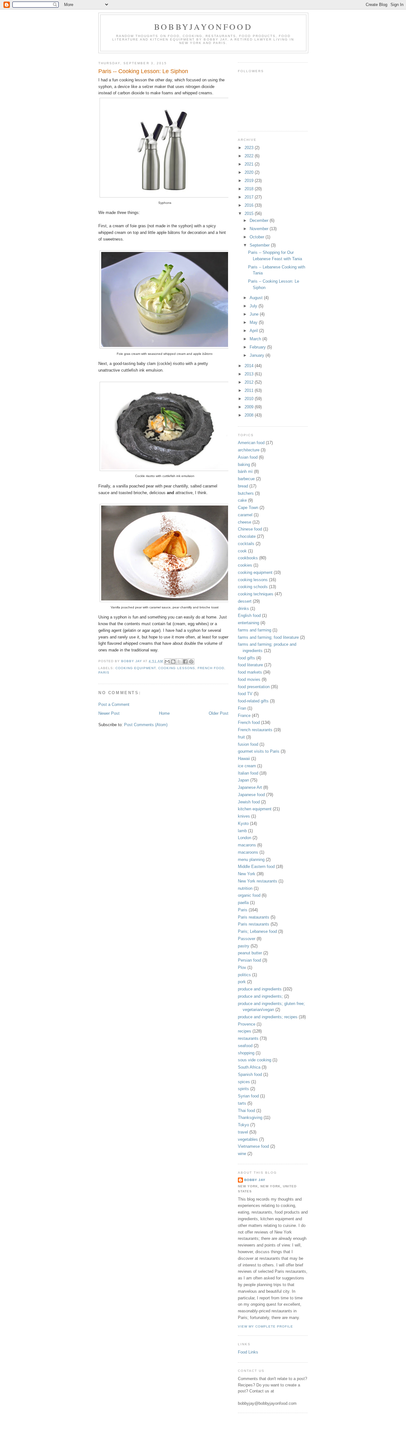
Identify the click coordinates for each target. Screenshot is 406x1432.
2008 (250, 415)
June (255, 314)
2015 (250, 213)
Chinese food (250, 529)
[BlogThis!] (173, 661)
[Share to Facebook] (185, 661)
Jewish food (249, 802)
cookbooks (248, 558)
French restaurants (255, 729)
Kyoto (243, 823)
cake (242, 500)
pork (242, 981)
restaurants (248, 1038)
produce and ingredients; (260, 996)
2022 (250, 156)
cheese (244, 522)
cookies (245, 565)
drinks (243, 608)
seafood (245, 1045)
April (254, 330)
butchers (246, 493)
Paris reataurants (253, 917)
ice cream (247, 765)
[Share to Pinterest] (191, 661)
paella (243, 902)
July (254, 306)
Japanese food (251, 794)
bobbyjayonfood (203, 26)
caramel (245, 514)
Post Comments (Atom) (145, 724)
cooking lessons (176, 668)
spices (244, 1081)
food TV (245, 693)
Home (164, 713)
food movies (249, 679)
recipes (244, 1031)
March (256, 338)
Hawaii (244, 758)
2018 (250, 188)
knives (244, 816)
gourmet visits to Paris (258, 751)
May (254, 322)
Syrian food (248, 1096)
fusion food (248, 744)
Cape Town (248, 507)
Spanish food (250, 1074)
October (257, 237)
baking (244, 464)
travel (243, 1132)
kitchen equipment (255, 809)
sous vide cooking (254, 1060)
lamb (242, 830)
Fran (242, 708)
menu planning (251, 859)
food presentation (254, 686)
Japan (243, 780)
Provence (246, 1024)
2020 (250, 172)
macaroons (248, 852)
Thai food (246, 1110)
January (257, 355)
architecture (248, 450)
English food (249, 615)
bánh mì (245, 471)
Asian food (248, 457)
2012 (250, 382)
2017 (250, 197)
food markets (250, 672)
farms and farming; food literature (268, 637)
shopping (246, 1053)
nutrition (245, 888)
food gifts (246, 658)
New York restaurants (257, 881)
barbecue (246, 478)
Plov (242, 967)
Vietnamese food (253, 1146)
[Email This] (167, 661)
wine (242, 1153)
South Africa (249, 1067)
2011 (250, 390)
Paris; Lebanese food (257, 931)
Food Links (248, 1352)
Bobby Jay (254, 1180)
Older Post (218, 713)
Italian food (248, 773)
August (257, 297)
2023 (250, 147)
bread (243, 486)
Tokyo (243, 1124)
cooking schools (253, 586)
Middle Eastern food (256, 866)
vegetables (248, 1139)
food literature (250, 665)
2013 (250, 374)
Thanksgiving (250, 1117)
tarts (242, 1103)
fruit (241, 737)
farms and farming (254, 630)
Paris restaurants (253, 924)
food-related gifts (253, 701)
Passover (246, 938)
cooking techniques (255, 594)
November (260, 228)
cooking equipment (135, 668)
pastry (243, 946)
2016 (250, 205)
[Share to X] (179, 661)
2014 (250, 365)
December (260, 220)
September (260, 245)
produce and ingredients (260, 989)
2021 (250, 164)
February (258, 347)
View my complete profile (265, 1326)
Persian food (249, 960)
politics (244, 974)
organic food (249, 895)
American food (251, 442)
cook (242, 551)
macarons (247, 845)
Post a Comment (113, 704)
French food (211, 668)
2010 (250, 398)
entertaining (248, 622)
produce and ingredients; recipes (268, 1016)
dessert (245, 601)
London (244, 837)
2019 (250, 180)
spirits (243, 1088)
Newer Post (109, 713)
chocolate (247, 536)
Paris (103, 672)
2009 (250, 407)
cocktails (246, 543)
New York (246, 873)
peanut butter (250, 953)
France (244, 715)
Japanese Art (250, 787)
